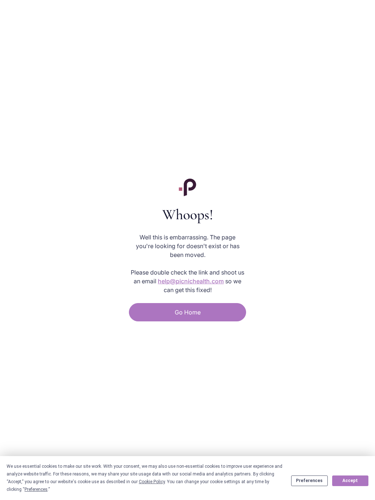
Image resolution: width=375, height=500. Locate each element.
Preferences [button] (36, 489)
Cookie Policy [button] (152, 481)
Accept (350, 480)
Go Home (188, 312)
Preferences (309, 480)
